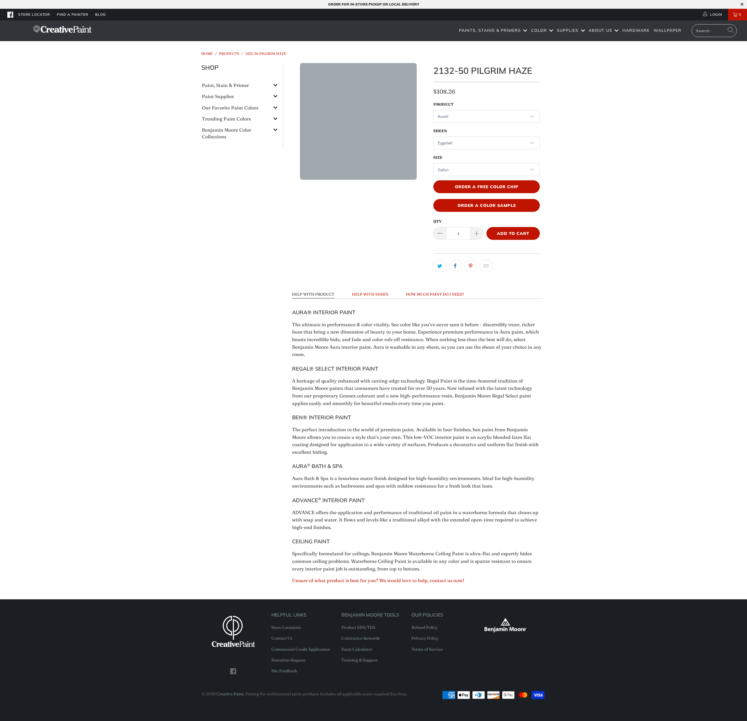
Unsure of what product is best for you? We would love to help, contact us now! (378, 580)
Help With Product (313, 294)
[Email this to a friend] (486, 265)
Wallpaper (667, 30)
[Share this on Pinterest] (470, 265)
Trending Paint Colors (226, 119)
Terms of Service (427, 649)
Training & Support (359, 660)
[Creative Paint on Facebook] (10, 14)
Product (443, 104)
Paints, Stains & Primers (490, 30)
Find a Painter (72, 14)
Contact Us (281, 638)
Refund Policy (424, 627)
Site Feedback (284, 670)
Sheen (440, 130)
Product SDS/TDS (358, 627)
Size (437, 157)
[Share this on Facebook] (455, 265)
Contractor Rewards (360, 638)
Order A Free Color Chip (487, 186)
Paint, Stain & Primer (225, 85)
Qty (437, 221)
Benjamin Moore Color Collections (226, 133)
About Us (600, 30)
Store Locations (286, 627)
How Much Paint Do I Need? (435, 294)
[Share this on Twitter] (439, 265)
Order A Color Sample (487, 205)
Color (539, 30)
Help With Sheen (370, 294)
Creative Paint (230, 693)
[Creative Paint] (63, 29)
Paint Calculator (356, 649)
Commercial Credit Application (300, 649)
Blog (100, 14)
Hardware (636, 30)
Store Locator (34, 14)
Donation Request (288, 660)
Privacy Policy (425, 638)
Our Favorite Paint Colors (230, 108)
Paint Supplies (218, 96)
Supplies (567, 30)
